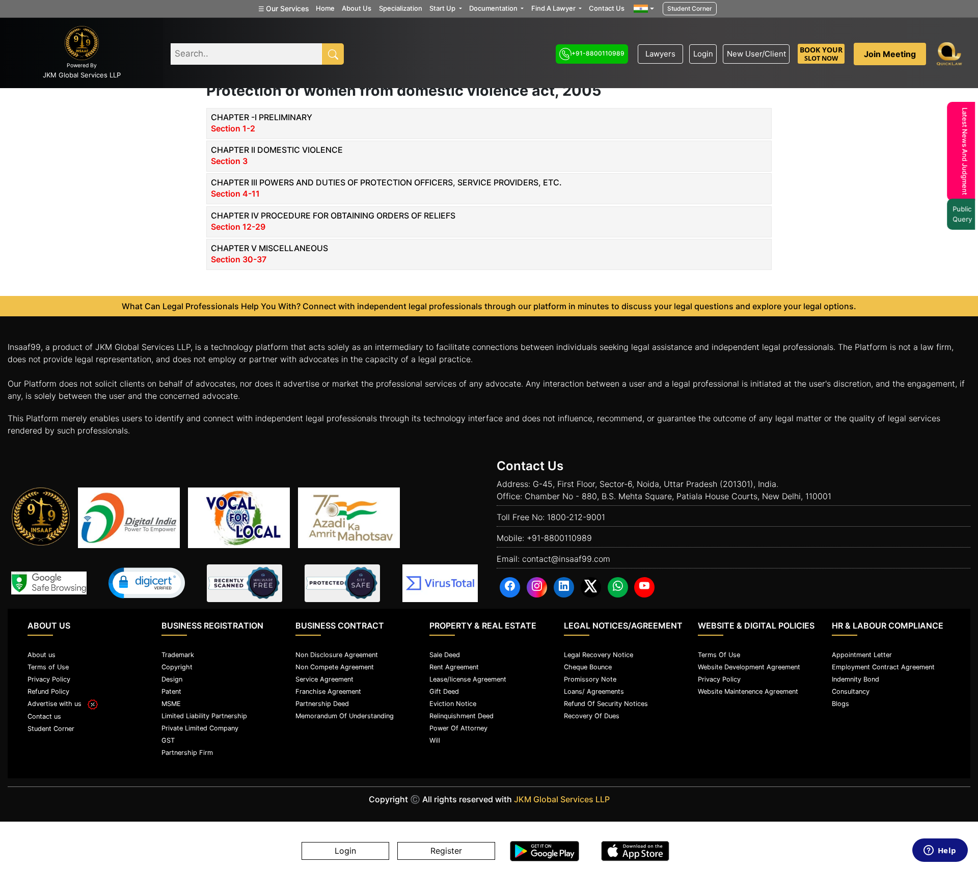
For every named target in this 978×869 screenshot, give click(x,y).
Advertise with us (58, 704)
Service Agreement (324, 679)
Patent (171, 691)
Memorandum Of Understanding (344, 716)
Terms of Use (48, 667)
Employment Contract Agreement (883, 667)
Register (446, 851)
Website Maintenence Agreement (748, 691)
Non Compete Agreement (334, 667)
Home (325, 8)
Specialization (400, 8)
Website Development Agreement (749, 667)
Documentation (494, 8)
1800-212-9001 (576, 517)
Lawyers (660, 54)
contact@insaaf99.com (566, 559)
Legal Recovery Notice (598, 655)
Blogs (840, 704)
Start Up (443, 8)
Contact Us (606, 8)
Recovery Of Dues (591, 716)
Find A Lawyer (554, 8)
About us (42, 655)
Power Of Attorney (458, 728)
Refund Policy (48, 691)
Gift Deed (444, 691)
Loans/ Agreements (594, 691)
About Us (356, 8)
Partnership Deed (322, 704)
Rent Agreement (454, 667)
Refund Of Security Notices (606, 704)
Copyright (177, 667)
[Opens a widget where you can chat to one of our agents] (940, 851)
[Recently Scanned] (244, 583)
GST (168, 740)
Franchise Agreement (328, 691)
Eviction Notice (452, 704)
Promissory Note (590, 679)
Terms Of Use (719, 655)
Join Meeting (890, 54)
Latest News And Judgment (963, 151)
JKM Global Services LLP (562, 799)
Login (703, 54)
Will (434, 740)
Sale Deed (444, 655)
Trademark (177, 655)
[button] (146, 583)
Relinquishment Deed (461, 716)
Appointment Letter (862, 655)
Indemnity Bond (855, 679)
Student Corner (689, 8)
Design (171, 679)
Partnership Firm (187, 752)
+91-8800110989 (598, 53)
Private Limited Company (199, 728)
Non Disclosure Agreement (336, 655)
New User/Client (756, 54)
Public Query (960, 214)
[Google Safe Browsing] (49, 583)
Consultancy (851, 691)
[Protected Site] (342, 583)
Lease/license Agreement (467, 679)
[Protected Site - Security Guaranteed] (440, 583)
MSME (171, 704)
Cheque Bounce (588, 667)
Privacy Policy (49, 679)
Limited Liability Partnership (204, 716)
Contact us (44, 716)
